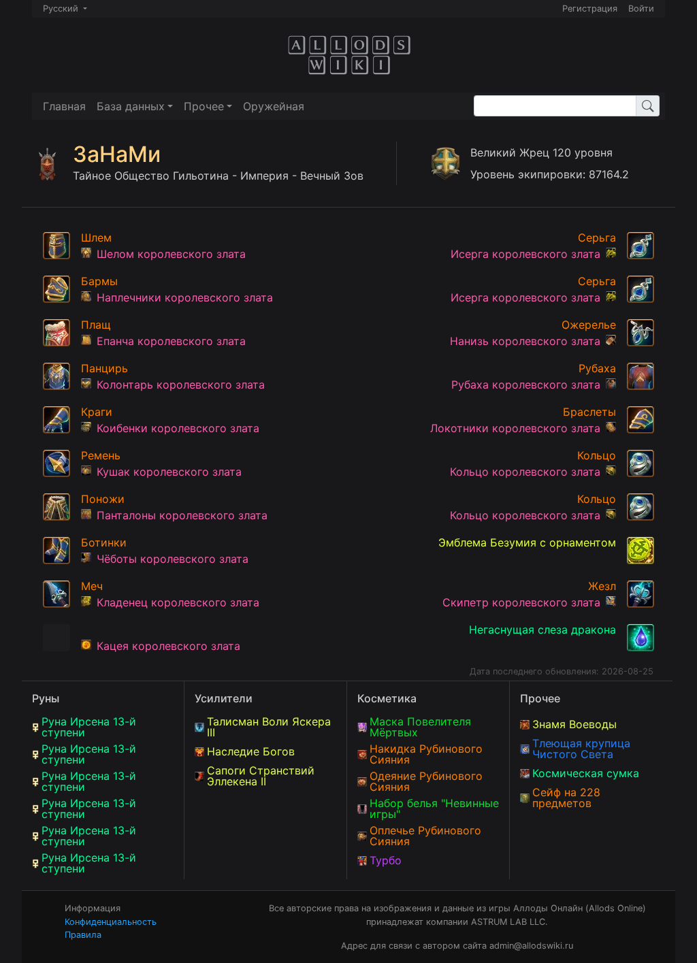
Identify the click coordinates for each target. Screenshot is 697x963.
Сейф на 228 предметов (566, 797)
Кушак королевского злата (169, 471)
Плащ (96, 324)
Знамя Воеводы (574, 724)
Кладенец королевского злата (178, 602)
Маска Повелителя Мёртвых (420, 727)
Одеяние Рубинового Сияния (426, 781)
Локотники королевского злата (515, 428)
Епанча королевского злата (171, 341)
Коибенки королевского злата (178, 428)
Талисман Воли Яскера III (269, 727)
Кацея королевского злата (168, 646)
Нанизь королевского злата (525, 341)
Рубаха (597, 368)
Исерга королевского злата (525, 254)
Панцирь (104, 368)
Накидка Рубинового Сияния (426, 754)
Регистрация (589, 8)
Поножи (103, 499)
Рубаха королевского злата (525, 384)
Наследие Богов (251, 751)
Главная (64, 106)
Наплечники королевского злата (185, 297)
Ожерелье (589, 324)
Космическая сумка (585, 773)
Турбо (386, 860)
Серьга (597, 237)
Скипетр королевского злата (521, 602)
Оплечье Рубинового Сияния (425, 835)
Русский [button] (62, 8)
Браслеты (589, 412)
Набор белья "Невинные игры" (434, 808)
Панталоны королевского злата (182, 515)
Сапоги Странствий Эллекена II (260, 776)
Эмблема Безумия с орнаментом (527, 542)
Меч (92, 586)
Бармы (99, 281)
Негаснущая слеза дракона (542, 629)
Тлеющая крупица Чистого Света (581, 748)
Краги (96, 412)
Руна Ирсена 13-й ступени (89, 727)
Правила (83, 935)
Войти (641, 8)
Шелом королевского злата (171, 254)
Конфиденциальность (111, 922)
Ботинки (104, 542)
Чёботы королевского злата (172, 559)
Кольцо (596, 455)
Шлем (96, 237)
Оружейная (273, 106)
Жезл (602, 586)
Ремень (100, 455)
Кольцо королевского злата (525, 471)
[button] (134, 106)
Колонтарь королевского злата (181, 384)
